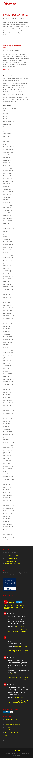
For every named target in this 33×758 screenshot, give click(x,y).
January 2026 (7, 141)
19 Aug (14, 657)
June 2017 (6, 360)
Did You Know (7, 113)
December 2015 (7, 408)
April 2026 (6, 133)
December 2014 (7, 439)
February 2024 (7, 192)
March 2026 (6, 136)
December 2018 (7, 313)
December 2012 (7, 503)
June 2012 (6, 519)
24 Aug (14, 613)
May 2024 (6, 186)
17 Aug (14, 684)
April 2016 (6, 397)
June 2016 (6, 392)
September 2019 (8, 289)
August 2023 (6, 197)
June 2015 (6, 424)
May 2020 (6, 268)
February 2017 (7, 371)
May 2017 (6, 363)
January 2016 (7, 405)
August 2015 (6, 418)
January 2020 (7, 279)
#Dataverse (20, 631)
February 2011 (7, 532)
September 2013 (8, 479)
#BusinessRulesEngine (14, 630)
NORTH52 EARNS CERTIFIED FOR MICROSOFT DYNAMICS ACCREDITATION (15, 14)
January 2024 (7, 194)
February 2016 (7, 403)
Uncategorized (7, 127)
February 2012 (7, 527)
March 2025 (6, 168)
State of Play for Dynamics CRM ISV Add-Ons (16, 46)
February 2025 (7, 170)
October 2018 (7, 318)
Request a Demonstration (11, 719)
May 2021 (6, 236)
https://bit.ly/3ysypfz (22, 626)
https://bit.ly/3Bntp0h (21, 647)
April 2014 (6, 461)
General (17, 19)
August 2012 (6, 513)
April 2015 (6, 429)
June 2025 (6, 160)
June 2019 (6, 297)
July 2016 (5, 389)
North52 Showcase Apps (11, 732)
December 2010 (7, 537)
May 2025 (6, 163)
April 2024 (6, 189)
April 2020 (6, 271)
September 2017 (8, 352)
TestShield (7, 727)
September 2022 (8, 210)
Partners (6, 735)
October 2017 (7, 350)
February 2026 (7, 139)
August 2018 (6, 323)
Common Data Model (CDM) (12, 564)
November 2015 (7, 410)
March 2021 (6, 242)
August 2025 (6, 155)
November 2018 (7, 315)
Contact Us (7, 722)
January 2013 (7, 500)
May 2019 (6, 300)
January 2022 (7, 221)
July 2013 (5, 484)
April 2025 (6, 165)
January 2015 (7, 437)
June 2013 (6, 487)
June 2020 (6, 265)
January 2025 (7, 173)
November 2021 (7, 226)
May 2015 (6, 426)
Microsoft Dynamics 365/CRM (12, 556)
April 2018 (6, 334)
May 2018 (6, 331)
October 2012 (7, 508)
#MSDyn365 (24, 630)
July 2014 (5, 453)
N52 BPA (22, 19)
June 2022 (6, 215)
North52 (9, 613)
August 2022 (6, 213)
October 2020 (7, 255)
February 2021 (7, 244)
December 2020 (7, 250)
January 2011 (7, 534)
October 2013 (7, 476)
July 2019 (5, 294)
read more (6, 38)
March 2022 (6, 218)
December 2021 (7, 223)
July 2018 (5, 326)
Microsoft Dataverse (10, 561)
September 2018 (8, 321)
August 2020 (6, 260)
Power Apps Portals (8, 121)
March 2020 (6, 273)
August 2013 (6, 482)
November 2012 (7, 505)
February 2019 (7, 308)
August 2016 (6, 387)
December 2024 (7, 176)
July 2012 (5, 516)
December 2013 (7, 471)
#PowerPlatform (12, 631)
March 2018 (6, 337)
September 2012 (8, 511)
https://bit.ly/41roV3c (21, 697)
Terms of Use (16, 755)
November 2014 (7, 442)
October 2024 (7, 181)
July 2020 (5, 263)
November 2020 (7, 252)
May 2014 (6, 458)
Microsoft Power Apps (10, 558)
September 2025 (8, 152)
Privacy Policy (25, 753)
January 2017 (7, 374)
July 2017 (5, 358)
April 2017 (6, 366)
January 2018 (7, 342)
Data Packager (8, 730)
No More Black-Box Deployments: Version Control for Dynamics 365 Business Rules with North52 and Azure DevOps (16, 99)
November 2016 (7, 379)
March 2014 (6, 463)
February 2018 (7, 339)
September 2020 (8, 257)
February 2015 (7, 434)
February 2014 (7, 466)
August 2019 (6, 292)
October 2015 (7, 413)
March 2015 (6, 432)
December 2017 (7, 345)
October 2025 (7, 149)
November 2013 (7, 474)
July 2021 (5, 231)
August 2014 (6, 450)
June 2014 (6, 455)
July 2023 (5, 199)
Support (6, 738)
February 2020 (7, 276)
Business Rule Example (9, 108)
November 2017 (7, 347)
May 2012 (6, 521)
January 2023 (7, 207)
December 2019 (7, 281)
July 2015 (5, 421)
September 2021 (8, 228)
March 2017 (6, 368)
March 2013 (6, 495)
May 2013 (6, 490)
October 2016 (7, 381)
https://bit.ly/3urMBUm (14, 674)
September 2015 (8, 416)
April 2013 (6, 492)
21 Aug (14, 637)
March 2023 (6, 205)
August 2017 (6, 355)
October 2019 (7, 287)
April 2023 (6, 202)
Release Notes (7, 124)
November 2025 (7, 147)
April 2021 (6, 239)
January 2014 (7, 469)
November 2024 (7, 178)
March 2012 (6, 524)
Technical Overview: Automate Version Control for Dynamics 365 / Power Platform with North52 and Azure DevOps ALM (16, 90)
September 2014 (8, 447)
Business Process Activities (12, 724)
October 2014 (7, 445)
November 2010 (7, 540)
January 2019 (7, 310)
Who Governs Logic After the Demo (13, 94)
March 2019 (6, 305)
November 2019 (7, 284)
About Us (7, 740)
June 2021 (6, 234)
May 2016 (6, 395)
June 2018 (6, 329)
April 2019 (6, 302)
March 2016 (6, 400)
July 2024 (5, 184)
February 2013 (7, 497)
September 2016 (8, 384)
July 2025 (5, 157)
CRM (13, 19)
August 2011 (6, 529)
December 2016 (7, 376)
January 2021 (7, 247)
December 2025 (7, 144)
